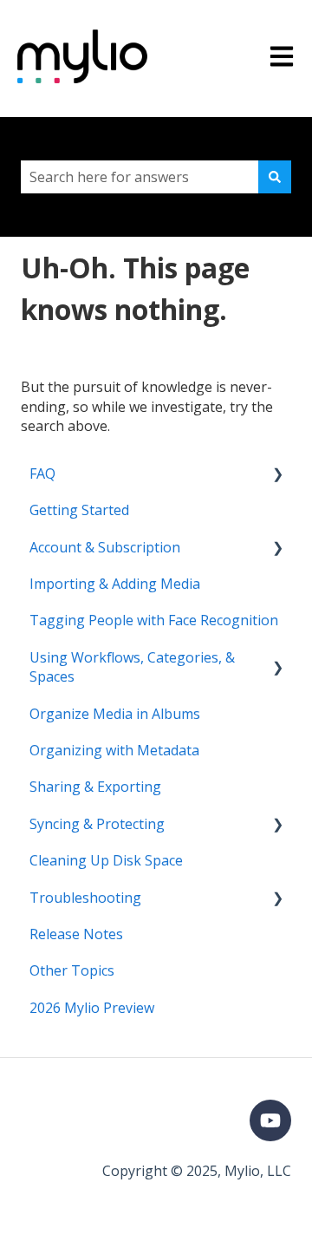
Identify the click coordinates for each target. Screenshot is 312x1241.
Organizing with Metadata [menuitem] (114, 750)
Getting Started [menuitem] (79, 509)
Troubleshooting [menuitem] (85, 897)
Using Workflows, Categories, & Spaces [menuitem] (132, 667)
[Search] (274, 176)
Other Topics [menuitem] (71, 970)
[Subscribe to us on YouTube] (270, 1120)
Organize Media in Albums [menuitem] (114, 713)
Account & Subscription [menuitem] (104, 547)
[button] (277, 475)
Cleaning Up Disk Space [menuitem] (106, 860)
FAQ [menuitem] (42, 473)
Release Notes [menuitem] (76, 934)
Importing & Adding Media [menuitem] (114, 583)
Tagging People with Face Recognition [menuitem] (153, 620)
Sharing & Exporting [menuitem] (95, 786)
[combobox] (139, 176)
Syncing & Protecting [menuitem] (97, 823)
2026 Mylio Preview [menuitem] (91, 1007)
